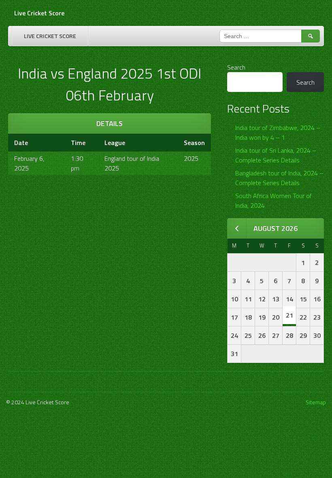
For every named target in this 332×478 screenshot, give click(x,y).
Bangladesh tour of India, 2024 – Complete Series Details (279, 178)
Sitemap (316, 402)
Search (236, 67)
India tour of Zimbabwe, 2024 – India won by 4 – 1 (277, 132)
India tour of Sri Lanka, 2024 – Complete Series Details (275, 155)
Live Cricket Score (39, 13)
